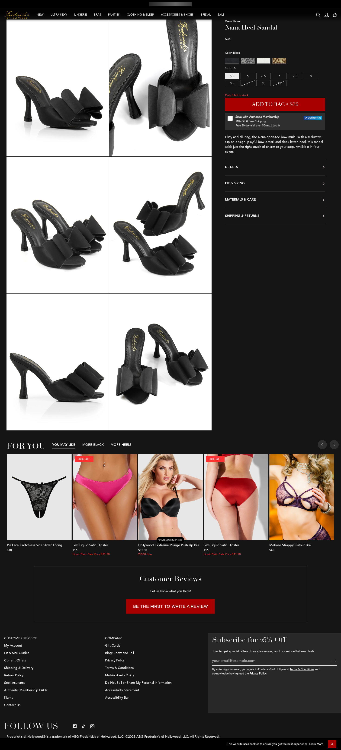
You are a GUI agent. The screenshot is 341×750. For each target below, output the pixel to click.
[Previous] (322, 445)
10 (263, 83)
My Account (13, 645)
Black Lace (248, 61)
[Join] (331, 661)
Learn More (316, 744)
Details (231, 167)
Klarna (8, 697)
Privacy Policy (258, 673)
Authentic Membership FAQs (25, 690)
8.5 (232, 83)
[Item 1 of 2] (39, 497)
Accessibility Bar (117, 697)
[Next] (334, 445)
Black (232, 61)
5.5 (232, 76)
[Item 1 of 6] (301, 497)
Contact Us (12, 705)
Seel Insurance (15, 682)
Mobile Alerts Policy (119, 675)
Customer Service (20, 638)
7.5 (295, 76)
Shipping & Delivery (18, 668)
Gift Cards (112, 645)
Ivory (263, 61)
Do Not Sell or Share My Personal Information (138, 682)
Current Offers (15, 660)
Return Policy (13, 675)
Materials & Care (240, 199)
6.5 (263, 76)
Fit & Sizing (235, 183)
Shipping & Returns (242, 216)
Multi (279, 61)
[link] (75, 726)
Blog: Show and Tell (119, 653)
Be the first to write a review (170, 606)
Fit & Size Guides (16, 653)
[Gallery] (39, 497)
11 (279, 83)
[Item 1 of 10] (170, 497)
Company (113, 638)
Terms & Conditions (302, 669)
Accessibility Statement (122, 690)
